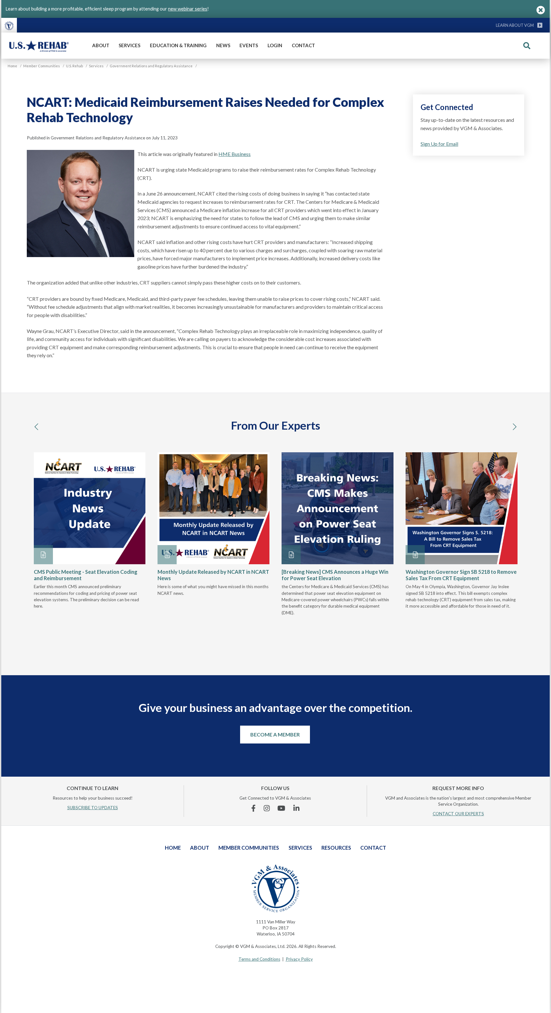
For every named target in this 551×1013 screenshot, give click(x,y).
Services (129, 45)
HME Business (234, 154)
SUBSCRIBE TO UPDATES (92, 807)
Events (248, 45)
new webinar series (187, 8)
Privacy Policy (299, 959)
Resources (336, 848)
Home (173, 848)
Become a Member (275, 734)
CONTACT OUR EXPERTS (458, 813)
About (100, 45)
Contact (303, 45)
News (223, 45)
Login (275, 45)
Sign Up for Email (439, 144)
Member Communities (248, 848)
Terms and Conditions (259, 959)
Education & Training (178, 45)
